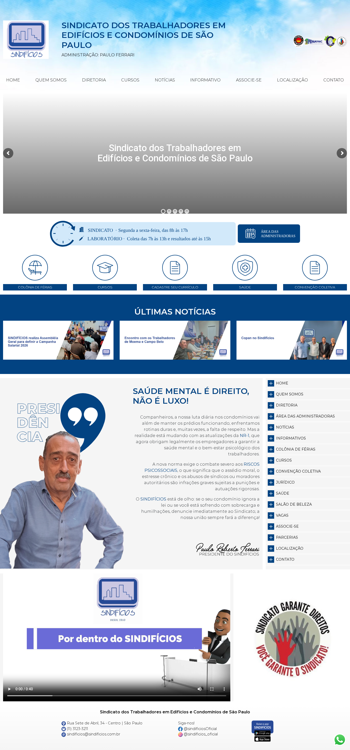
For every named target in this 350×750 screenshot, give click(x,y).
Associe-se (249, 80)
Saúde (282, 493)
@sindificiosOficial (200, 728)
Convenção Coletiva (298, 471)
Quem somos (289, 394)
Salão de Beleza (294, 504)
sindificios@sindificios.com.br (93, 734)
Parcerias (287, 537)
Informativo (205, 80)
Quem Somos (51, 80)
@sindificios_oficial (200, 734)
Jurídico (285, 482)
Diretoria (94, 80)
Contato (333, 80)
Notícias (165, 80)
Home (13, 80)
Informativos (291, 438)
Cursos (130, 80)
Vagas (282, 515)
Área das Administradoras (305, 416)
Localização (292, 80)
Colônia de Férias (295, 449)
